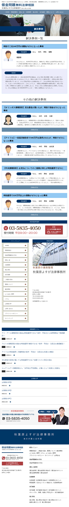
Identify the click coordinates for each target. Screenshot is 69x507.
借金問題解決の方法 (10, 255)
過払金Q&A (44, 473)
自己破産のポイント (55, 490)
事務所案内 (14, 12)
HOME (7, 12)
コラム (7, 299)
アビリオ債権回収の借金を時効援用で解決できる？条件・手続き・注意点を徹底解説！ (33, 344)
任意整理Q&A (57, 482)
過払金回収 (33, 470)
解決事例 (7, 289)
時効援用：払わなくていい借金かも (40, 482)
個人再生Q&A (46, 502)
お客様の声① (7, 398)
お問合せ (57, 455)
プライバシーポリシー (11, 313)
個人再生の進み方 (42, 500)
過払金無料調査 (34, 473)
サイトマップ (9, 318)
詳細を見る (34, 129)
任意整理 (28, 12)
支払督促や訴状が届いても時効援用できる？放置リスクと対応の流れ (27, 360)
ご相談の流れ (9, 279)
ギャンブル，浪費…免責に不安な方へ (41, 492)
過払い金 (21, 12)
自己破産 (42, 12)
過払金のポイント (57, 470)
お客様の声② (7, 390)
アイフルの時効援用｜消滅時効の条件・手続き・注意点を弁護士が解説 (28, 352)
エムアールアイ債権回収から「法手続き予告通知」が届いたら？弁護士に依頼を (31, 368)
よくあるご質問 (9, 294)
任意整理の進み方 (42, 480)
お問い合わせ (59, 12)
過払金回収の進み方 (44, 470)
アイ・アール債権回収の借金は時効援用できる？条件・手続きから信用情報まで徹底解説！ (33, 334)
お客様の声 (8, 303)
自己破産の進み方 (42, 490)
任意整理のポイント (55, 480)
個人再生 (35, 12)
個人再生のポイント (55, 500)
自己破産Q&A (59, 492)
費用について (50, 12)
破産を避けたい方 (35, 502)
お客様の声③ (7, 382)
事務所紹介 (8, 250)
